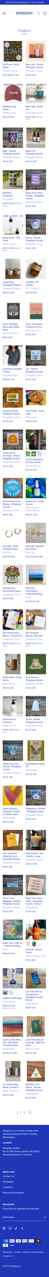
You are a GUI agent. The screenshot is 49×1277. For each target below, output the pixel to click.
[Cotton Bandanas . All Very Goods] (36, 439)
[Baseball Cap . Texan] (13, 93)
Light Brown (11, 992)
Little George (33, 453)
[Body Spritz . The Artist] (13, 224)
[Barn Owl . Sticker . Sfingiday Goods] (36, 51)
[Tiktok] (16, 1228)
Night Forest (39, 453)
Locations (8, 1187)
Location (17, 1252)
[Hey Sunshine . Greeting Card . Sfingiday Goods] (13, 840)
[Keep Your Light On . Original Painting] (13, 930)
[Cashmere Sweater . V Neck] (13, 355)
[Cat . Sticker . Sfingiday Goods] (36, 355)
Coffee (5, 992)
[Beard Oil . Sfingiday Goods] (36, 138)
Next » (30, 1112)
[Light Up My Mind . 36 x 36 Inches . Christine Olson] (13, 1026)
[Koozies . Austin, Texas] (36, 930)
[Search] (39, 14)
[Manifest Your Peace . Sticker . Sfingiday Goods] (36, 1071)
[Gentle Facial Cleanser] (13, 706)
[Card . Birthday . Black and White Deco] (13, 311)
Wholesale (8, 1181)
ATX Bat (34, 944)
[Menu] (4, 13)
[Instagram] (10, 1228)
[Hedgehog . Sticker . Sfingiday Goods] (36, 795)
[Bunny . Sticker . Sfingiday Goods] (36, 224)
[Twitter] (22, 1228)
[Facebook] (4, 1228)
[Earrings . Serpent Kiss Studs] (36, 533)
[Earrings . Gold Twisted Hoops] (13, 533)
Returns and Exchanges (33, 1252)
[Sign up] (45, 1217)
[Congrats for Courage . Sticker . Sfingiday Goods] (13, 439)
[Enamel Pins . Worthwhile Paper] (13, 575)
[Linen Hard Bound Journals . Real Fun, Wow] (36, 1026)
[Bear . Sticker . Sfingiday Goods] (13, 138)
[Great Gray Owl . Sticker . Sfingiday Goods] (13, 750)
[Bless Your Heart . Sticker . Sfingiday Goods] (36, 179)
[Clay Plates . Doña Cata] (36, 397)
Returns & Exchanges (13, 1192)
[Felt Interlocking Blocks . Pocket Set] (13, 619)
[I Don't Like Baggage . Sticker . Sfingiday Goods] (13, 885)
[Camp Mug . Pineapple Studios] (13, 269)
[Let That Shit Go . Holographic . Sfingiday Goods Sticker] (36, 978)
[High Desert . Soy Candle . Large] (36, 840)
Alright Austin (28, 944)
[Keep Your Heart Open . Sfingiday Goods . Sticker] (36, 885)
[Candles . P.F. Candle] (36, 269)
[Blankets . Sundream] (13, 179)
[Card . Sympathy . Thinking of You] (36, 311)
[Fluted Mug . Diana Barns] (13, 664)
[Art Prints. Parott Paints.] (13, 51)
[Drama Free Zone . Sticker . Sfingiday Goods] (13, 488)
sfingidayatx (15, 1266)
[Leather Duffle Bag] (13, 978)
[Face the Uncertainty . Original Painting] (36, 575)
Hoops (28, 453)
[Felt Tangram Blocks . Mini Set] (36, 619)
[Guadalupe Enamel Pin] (36, 750)
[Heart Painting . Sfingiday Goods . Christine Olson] (13, 795)
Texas (40, 944)
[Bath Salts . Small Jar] (36, 93)
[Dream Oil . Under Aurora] (36, 488)
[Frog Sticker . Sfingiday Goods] (36, 664)
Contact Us (8, 1176)
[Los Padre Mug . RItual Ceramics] (13, 1071)
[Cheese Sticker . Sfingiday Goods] (13, 397)
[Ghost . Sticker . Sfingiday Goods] (36, 706)
